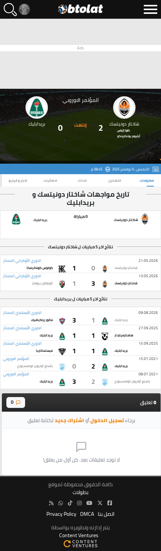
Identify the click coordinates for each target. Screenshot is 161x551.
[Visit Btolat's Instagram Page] (79, 503)
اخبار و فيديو (18, 180)
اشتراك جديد (69, 420)
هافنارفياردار (124, 335)
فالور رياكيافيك (42, 320)
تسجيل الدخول (107, 420)
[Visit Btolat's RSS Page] (51, 503)
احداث (82, 180)
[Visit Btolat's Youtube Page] (89, 503)
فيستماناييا (44, 351)
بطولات (80, 492)
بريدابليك (121, 320)
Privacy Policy (61, 514)
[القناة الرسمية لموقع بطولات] (60, 503)
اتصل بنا (106, 514)
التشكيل (114, 180)
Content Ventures (78, 535)
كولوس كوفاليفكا (40, 268)
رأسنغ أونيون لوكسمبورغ (35, 366)
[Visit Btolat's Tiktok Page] (70, 503)
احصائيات (50, 180)
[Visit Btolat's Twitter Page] (100, 503)
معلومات (147, 180)
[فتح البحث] (10, 9)
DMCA (87, 514)
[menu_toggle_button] (150, 9)
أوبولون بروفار (42, 283)
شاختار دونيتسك (126, 268)
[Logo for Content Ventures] (80, 543)
